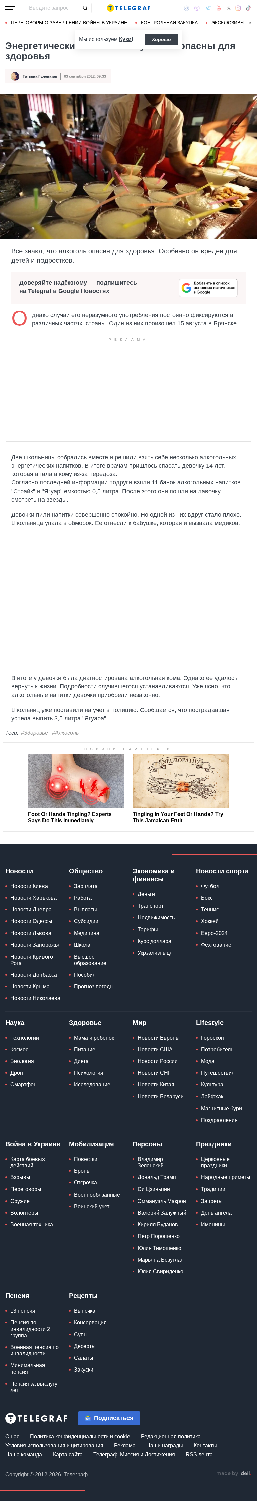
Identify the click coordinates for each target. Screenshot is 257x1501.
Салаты (83, 1358)
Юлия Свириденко (160, 1271)
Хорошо (161, 39)
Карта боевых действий (27, 1162)
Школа (82, 945)
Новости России (158, 1061)
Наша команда (23, 1455)
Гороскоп (212, 1038)
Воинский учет (91, 1206)
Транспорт (151, 906)
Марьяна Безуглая (161, 1260)
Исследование (92, 1084)
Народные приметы (225, 1177)
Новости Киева (29, 886)
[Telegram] (208, 8)
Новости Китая (156, 1084)
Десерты (85, 1346)
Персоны (147, 1144)
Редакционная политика (171, 1436)
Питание (84, 1049)
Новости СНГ (154, 1073)
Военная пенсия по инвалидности (34, 1350)
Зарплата (86, 886)
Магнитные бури (221, 1108)
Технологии (24, 1038)
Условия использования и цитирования (54, 1445)
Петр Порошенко (159, 1236)
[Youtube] (218, 8)
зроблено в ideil (234, 1473)
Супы (81, 1334)
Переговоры (25, 1189)
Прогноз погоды (94, 986)
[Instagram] (238, 8)
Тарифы (148, 929)
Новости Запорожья (35, 945)
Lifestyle (210, 1022)
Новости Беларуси (161, 1096)
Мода (208, 1061)
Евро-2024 (214, 933)
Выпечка (84, 1311)
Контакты (205, 1445)
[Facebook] (186, 8)
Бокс (207, 898)
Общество (86, 871)
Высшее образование (90, 960)
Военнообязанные (97, 1195)
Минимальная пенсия (27, 1368)
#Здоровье (34, 733)
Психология (88, 1073)
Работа (83, 898)
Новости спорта (222, 871)
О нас (12, 1436)
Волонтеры (24, 1213)
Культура (212, 1084)
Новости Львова (30, 933)
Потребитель (217, 1049)
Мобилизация (91, 1144)
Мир (139, 1022)
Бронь (81, 1171)
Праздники (214, 1144)
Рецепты (83, 1295)
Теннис (210, 909)
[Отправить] (85, 8)
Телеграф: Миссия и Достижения (134, 1455)
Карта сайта (68, 1455)
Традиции (213, 1189)
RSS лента (199, 1455)
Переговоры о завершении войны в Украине (69, 22)
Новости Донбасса (33, 975)
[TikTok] (248, 8)
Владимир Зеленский (151, 1162)
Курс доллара (154, 941)
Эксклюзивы (227, 22)
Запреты (212, 1201)
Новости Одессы (31, 921)
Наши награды (164, 1445)
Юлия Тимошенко (159, 1248)
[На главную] (128, 8)
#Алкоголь (65, 733)
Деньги (146, 894)
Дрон (16, 1073)
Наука (14, 1022)
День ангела (216, 1213)
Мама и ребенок (94, 1038)
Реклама (125, 1445)
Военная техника (31, 1224)
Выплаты (85, 909)
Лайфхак (212, 1096)
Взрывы (20, 1177)
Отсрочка (85, 1182)
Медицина (86, 933)
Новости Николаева (35, 998)
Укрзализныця (155, 953)
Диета (81, 1061)
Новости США (155, 1049)
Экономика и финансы (154, 875)
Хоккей (210, 921)
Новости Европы (159, 1038)
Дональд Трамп (157, 1177)
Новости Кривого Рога (31, 960)
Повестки (85, 1159)
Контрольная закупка (169, 22)
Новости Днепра (31, 909)
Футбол (210, 886)
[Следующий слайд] (250, 23)
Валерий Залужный (162, 1213)
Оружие (20, 1201)
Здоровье (85, 1022)
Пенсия (17, 1295)
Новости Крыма (30, 986)
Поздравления (219, 1120)
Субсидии (86, 921)
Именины (213, 1224)
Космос (19, 1049)
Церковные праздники (215, 1162)
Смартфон (23, 1084)
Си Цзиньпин (154, 1189)
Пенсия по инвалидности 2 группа (30, 1329)
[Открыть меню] (10, 8)
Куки (125, 39)
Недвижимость (156, 917)
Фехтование (216, 945)
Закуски (83, 1370)
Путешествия (218, 1073)
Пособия (85, 975)
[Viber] (197, 8)
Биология (22, 1061)
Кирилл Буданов (158, 1224)
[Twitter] (228, 8)
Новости (19, 871)
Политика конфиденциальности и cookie (80, 1436)
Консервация (90, 1322)
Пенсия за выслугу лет (33, 1387)
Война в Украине (32, 1144)
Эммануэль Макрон (162, 1201)
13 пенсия (22, 1311)
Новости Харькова (33, 898)
